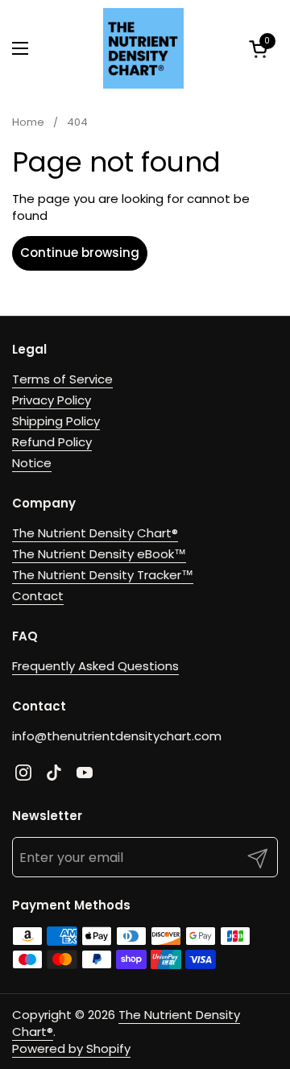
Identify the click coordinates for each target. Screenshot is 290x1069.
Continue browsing (79, 252)
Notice (32, 462)
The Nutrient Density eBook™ (99, 553)
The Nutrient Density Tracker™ (102, 574)
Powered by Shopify (71, 1048)
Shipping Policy (56, 420)
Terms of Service (62, 379)
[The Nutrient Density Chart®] (143, 48)
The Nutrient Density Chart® (95, 532)
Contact (38, 595)
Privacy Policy (51, 400)
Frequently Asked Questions (95, 665)
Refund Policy (52, 441)
